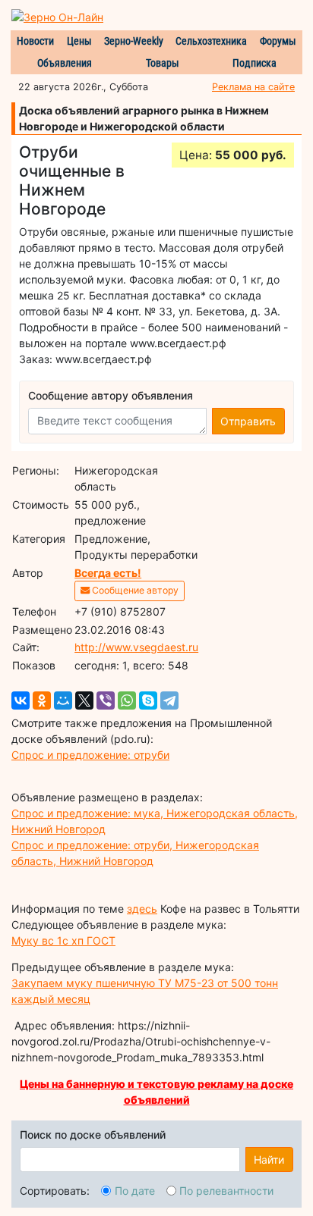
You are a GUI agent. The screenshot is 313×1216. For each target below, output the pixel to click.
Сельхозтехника (211, 41)
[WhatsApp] (127, 700)
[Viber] (105, 700)
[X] (84, 700)
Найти (269, 1159)
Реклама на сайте (253, 86)
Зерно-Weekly (133, 41)
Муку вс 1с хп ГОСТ (63, 940)
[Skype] (148, 700)
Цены (79, 41)
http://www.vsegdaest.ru (136, 647)
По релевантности (226, 1190)
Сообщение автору (134, 590)
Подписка (254, 63)
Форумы (278, 41)
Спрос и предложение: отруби (90, 754)
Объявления (64, 63)
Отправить (248, 421)
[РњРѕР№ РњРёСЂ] (63, 700)
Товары (162, 63)
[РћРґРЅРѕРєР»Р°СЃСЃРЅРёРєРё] (42, 700)
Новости (35, 41)
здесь (142, 908)
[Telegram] (169, 700)
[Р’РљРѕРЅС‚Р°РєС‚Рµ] (20, 700)
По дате (135, 1190)
